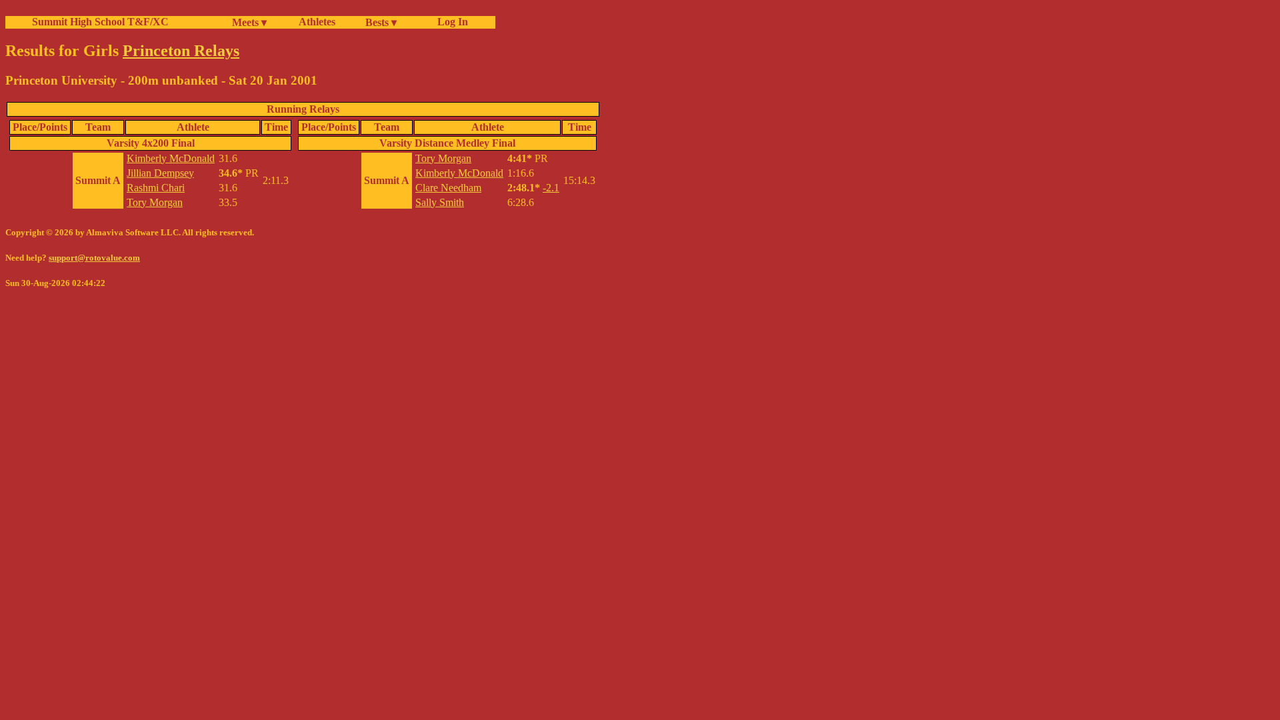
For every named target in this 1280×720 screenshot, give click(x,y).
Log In (450, 21)
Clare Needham (448, 187)
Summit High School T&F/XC (100, 21)
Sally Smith (439, 202)
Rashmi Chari (156, 187)
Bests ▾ (381, 22)
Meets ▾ (249, 22)
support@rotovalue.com (94, 258)
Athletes (317, 21)
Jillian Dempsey (160, 173)
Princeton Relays (181, 50)
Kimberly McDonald (171, 158)
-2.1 (551, 187)
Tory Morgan (155, 202)
